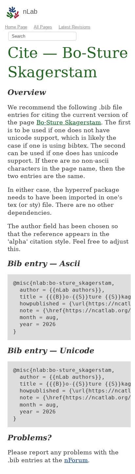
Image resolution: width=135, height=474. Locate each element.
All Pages (43, 27)
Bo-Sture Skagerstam (68, 122)
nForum (76, 460)
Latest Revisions (74, 27)
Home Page (16, 27)
